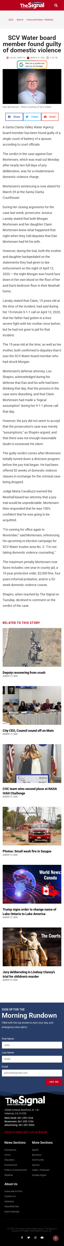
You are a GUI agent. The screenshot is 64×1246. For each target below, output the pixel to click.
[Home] (4, 19)
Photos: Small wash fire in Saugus (27, 851)
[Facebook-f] (22, 1237)
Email (5, 1066)
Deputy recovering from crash (24, 672)
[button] (8, 5)
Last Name (8, 1052)
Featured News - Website (40, 19)
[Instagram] (35, 1237)
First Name (8, 1038)
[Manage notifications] (55, 1238)
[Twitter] (28, 1237)
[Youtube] (42, 1237)
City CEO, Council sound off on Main (28, 730)
